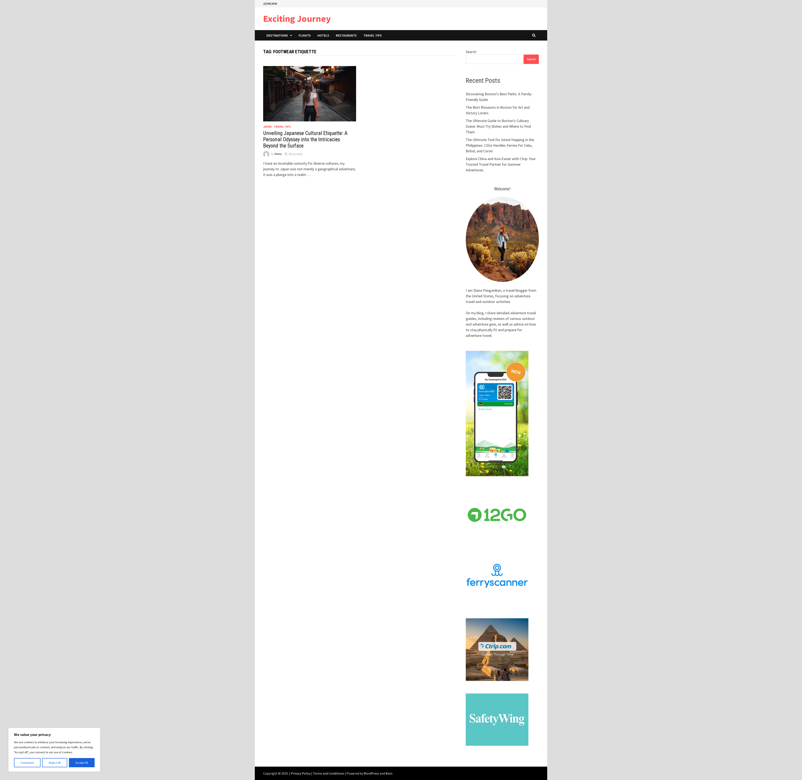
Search (471, 51)
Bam (389, 773)
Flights (305, 35)
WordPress (371, 773)
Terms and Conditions (328, 773)
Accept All (81, 763)
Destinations (277, 35)
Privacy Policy (301, 773)
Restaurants (346, 35)
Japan (267, 127)
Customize (27, 763)
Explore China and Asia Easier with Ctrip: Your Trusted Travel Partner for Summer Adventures (501, 164)
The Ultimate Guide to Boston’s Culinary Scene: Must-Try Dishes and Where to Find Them (498, 126)
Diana (278, 154)
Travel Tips (372, 35)
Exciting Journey (297, 18)
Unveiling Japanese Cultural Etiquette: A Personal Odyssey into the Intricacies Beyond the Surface (305, 139)
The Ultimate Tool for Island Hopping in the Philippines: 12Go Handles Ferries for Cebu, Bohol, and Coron (500, 145)
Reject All (55, 763)
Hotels (323, 35)
